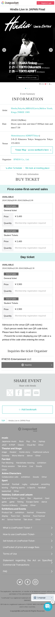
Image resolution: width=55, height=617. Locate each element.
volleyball (34, 484)
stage (4, 452)
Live (31, 466)
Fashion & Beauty (10, 505)
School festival (14, 519)
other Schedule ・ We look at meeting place (28, 168)
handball (42, 487)
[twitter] (20, 582)
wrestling (45, 484)
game (12, 502)
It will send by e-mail (36, 392)
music (5, 437)
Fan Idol (6, 459)
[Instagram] (35, 582)
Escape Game (32, 502)
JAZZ (4, 445)
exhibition (41, 463)
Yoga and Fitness (10, 498)
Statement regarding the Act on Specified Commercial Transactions (27, 562)
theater (13, 452)
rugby (24, 484)
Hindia (14, 108)
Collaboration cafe (10, 477)
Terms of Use (10, 553)
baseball (5, 484)
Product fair (7, 512)
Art (3, 519)
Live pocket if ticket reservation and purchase (10, 3)
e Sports (31, 487)
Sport (5, 480)
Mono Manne (18, 455)
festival (30, 512)
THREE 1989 (23, 112)
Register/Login (46, 3)
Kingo (14, 112)
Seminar (26, 516)
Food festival (39, 516)
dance (30, 455)
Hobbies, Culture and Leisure (17, 494)
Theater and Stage (12, 448)
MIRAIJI (30, 108)
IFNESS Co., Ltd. (21, 159)
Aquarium (38, 498)
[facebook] (28, 582)
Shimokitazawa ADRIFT (22, 135)
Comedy (5, 455)
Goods (39, 466)
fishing (20, 502)
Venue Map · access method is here (32, 150)
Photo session (8, 466)
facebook (18, 392)
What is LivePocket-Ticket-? (17, 527)
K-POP (12, 445)
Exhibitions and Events (14, 508)
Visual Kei (31, 445)
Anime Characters (11, 473)
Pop (28, 441)
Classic (21, 445)
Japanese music (9, 441)
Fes (34, 441)
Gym (22, 498)
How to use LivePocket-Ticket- (19, 534)
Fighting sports (18, 487)
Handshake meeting (25, 463)
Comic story (24, 452)
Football (15, 484)
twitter (10, 392)
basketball (6, 491)
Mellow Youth (45, 108)
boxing (5, 487)
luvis (36, 108)
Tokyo (36, 135)
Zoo (29, 498)
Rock (21, 441)
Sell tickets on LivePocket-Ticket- (19, 540)
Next (51, 50)
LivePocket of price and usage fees (21, 547)
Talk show (22, 466)
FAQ (5, 571)
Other (41, 445)
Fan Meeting (7, 463)
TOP (3, 421)
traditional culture (41, 452)
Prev (4, 50)
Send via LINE (27, 392)
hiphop (42, 441)
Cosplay (24, 505)
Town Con (15, 516)
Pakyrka (21, 108)
